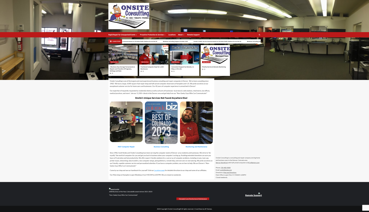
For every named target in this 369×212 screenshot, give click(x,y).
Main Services (114, 62)
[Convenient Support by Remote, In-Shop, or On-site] (184, 55)
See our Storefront (222, 163)
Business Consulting (161, 147)
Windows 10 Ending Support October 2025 (168, 41)
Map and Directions (229, 172)
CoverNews (198, 209)
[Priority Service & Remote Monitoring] (215, 55)
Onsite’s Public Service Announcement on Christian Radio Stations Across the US (127, 41)
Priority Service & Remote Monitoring (214, 67)
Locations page (159, 170)
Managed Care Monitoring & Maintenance (193, 199)
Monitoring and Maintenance (196, 147)
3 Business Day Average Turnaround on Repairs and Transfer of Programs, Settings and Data (122, 69)
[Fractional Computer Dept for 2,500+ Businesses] (153, 55)
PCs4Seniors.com (253, 163)
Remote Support (193, 35)
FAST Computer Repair (126, 147)
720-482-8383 (226, 167)
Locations (172, 35)
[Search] (259, 34)
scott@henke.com (226, 170)
